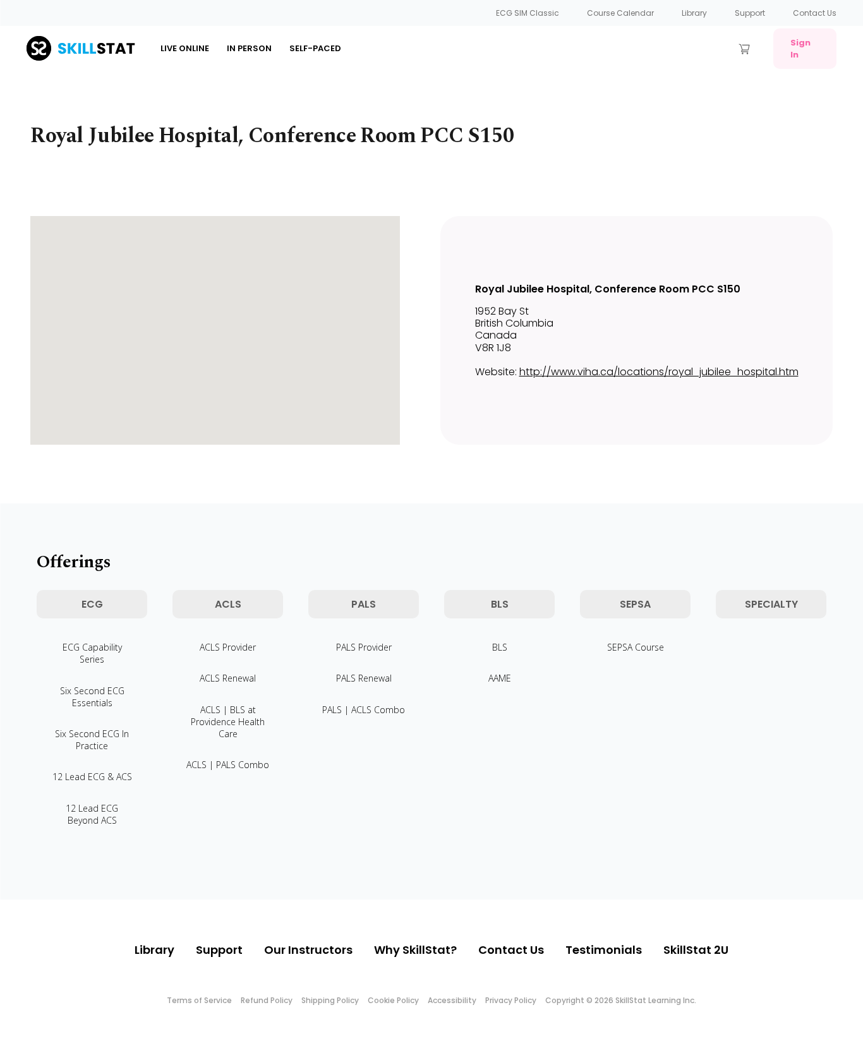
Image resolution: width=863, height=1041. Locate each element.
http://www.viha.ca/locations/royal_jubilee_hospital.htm (659, 371)
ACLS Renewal (228, 678)
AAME (499, 678)
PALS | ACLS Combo (363, 710)
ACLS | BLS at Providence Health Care (228, 722)
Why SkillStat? (415, 950)
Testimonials (603, 950)
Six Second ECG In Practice (92, 740)
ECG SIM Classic (527, 13)
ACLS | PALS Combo (227, 765)
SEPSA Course (635, 647)
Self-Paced (315, 48)
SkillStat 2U (695, 950)
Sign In (800, 49)
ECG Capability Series (92, 653)
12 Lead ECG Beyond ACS (92, 814)
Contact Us (814, 13)
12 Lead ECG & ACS (92, 777)
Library (694, 13)
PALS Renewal (364, 678)
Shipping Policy (330, 1000)
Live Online (184, 48)
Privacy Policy (510, 1000)
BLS (499, 647)
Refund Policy (267, 1000)
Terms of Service (199, 1000)
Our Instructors (308, 950)
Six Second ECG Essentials (92, 697)
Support (750, 13)
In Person (249, 48)
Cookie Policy (393, 1000)
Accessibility (452, 1000)
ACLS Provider (228, 647)
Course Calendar (620, 13)
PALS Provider (364, 647)
